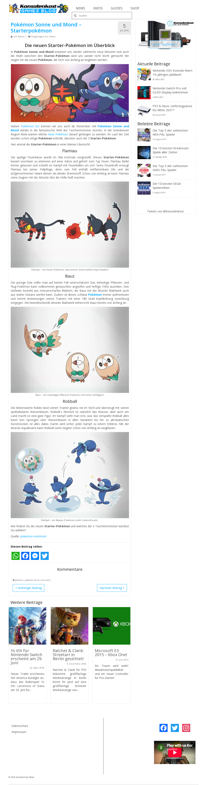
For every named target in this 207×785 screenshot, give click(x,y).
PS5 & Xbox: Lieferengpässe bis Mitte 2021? (172, 108)
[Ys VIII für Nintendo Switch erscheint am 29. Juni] (27, 626)
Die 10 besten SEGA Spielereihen (167, 186)
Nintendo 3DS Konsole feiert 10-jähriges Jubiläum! (172, 72)
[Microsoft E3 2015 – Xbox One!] (111, 626)
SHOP (135, 8)
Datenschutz (20, 726)
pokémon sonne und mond (37, 580)
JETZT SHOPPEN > (165, 44)
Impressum (19, 732)
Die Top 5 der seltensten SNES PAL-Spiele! (170, 168)
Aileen (21, 36)
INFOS (98, 8)
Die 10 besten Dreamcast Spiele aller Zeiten (171, 150)
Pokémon (95, 294)
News (52, 36)
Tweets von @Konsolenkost (165, 211)
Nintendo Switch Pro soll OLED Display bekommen (170, 90)
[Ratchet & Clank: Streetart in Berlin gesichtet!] (69, 626)
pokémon (19, 580)
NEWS (80, 8)
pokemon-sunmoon (33, 536)
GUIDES (117, 8)
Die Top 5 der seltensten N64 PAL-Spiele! (170, 132)
